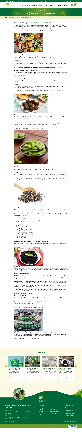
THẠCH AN (52, 306)
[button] (39, 383)
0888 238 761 (10, 413)
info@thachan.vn (11, 421)
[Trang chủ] (23, 5)
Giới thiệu (27, 5)
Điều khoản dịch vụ (69, 411)
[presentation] (6, 366)
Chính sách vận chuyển (70, 413)
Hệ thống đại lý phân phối (46, 1)
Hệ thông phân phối (55, 411)
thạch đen (23, 285)
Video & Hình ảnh (49, 5)
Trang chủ (42, 408)
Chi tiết (12, 378)
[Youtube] (73, 421)
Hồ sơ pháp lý (57, 1)
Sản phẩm (34, 5)
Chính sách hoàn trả (69, 415)
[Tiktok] (70, 421)
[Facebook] (65, 421)
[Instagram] (75, 421)
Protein (16, 62)
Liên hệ (66, 5)
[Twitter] (68, 421)
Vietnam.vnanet (54, 408)
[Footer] (41, 398)
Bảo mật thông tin (69, 410)
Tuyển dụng (66, 1)
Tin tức (41, 5)
